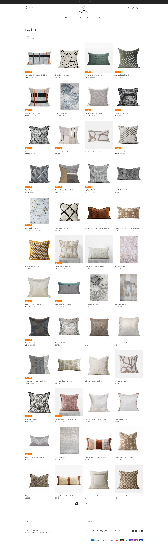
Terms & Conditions (117, 531)
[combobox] (34, 37)
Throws (82, 18)
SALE (66, 18)
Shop (26, 521)
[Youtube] (135, 531)
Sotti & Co (38, 530)
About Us (89, 531)
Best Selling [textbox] (30, 38)
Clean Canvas (34, 532)
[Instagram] (138, 531)
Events (94, 18)
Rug (88, 18)
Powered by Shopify (44, 532)
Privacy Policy (127, 531)
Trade (101, 18)
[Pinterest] (141, 531)
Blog (56, 521)
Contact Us (88, 521)
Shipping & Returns (105, 531)
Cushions (74, 18)
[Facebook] (132, 531)
